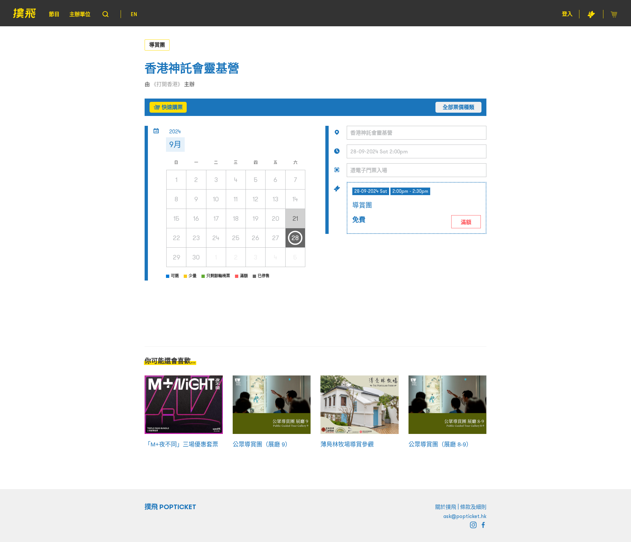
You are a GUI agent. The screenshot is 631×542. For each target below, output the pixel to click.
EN (134, 14)
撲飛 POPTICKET (170, 507)
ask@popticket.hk (464, 516)
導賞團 (157, 44)
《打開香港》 (167, 84)
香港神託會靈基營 (192, 68)
